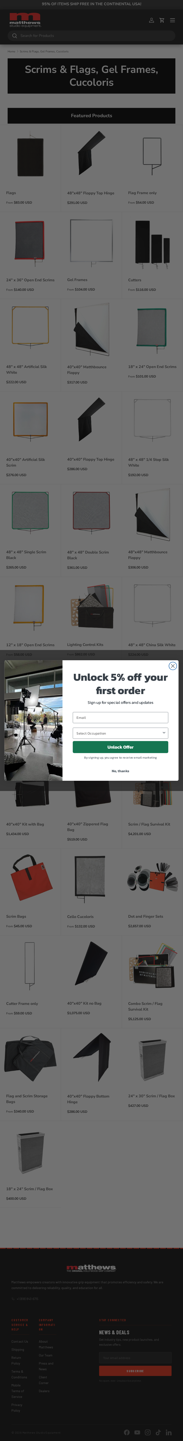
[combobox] (119, 733)
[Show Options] (164, 733)
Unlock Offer (120, 747)
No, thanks (120, 770)
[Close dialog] (173, 666)
